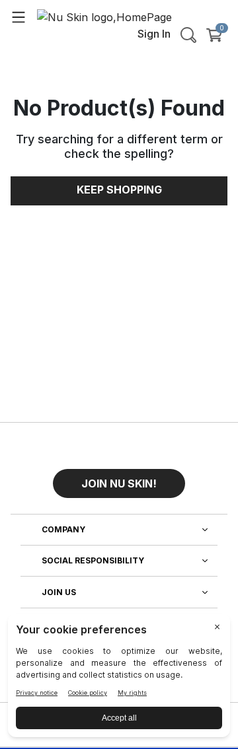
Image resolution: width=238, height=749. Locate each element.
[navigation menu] (18, 16)
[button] (119, 478)
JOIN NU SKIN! (119, 483)
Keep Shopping (119, 189)
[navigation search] (188, 35)
